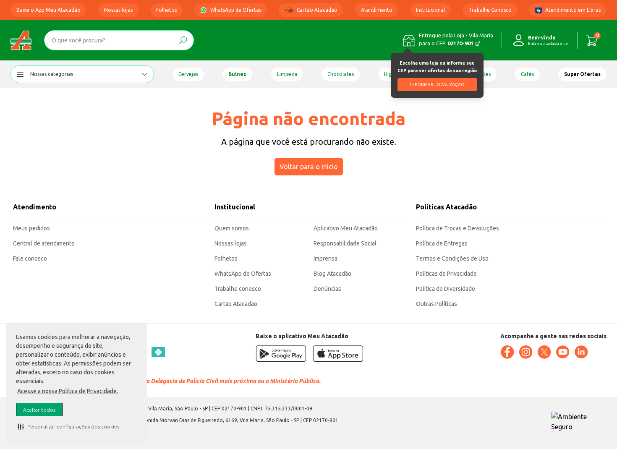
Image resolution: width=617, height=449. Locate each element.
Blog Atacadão (332, 273)
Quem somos (231, 228)
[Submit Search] (183, 40)
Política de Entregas (442, 243)
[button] (68, 426)
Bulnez (237, 74)
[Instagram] (525, 352)
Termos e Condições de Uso (452, 258)
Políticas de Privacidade (446, 273)
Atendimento (376, 10)
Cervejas (188, 74)
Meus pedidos (31, 228)
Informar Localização (437, 84)
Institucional (430, 10)
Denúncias (327, 288)
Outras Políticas (436, 303)
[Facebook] (507, 352)
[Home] (20, 40)
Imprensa (325, 258)
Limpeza (287, 74)
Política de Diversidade (445, 288)
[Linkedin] (581, 352)
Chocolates (340, 74)
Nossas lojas (118, 10)
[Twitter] (544, 352)
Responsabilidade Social (345, 243)
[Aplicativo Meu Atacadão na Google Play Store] (281, 353)
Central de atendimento (44, 243)
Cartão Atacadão (317, 10)
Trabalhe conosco (237, 288)
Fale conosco (30, 258)
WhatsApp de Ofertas (235, 10)
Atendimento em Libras (573, 10)
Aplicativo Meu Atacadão (346, 228)
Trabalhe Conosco (490, 10)
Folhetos (166, 10)
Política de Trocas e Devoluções (457, 228)
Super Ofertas (582, 74)
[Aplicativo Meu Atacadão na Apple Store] (338, 353)
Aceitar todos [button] (39, 409)
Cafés (527, 74)
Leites (484, 74)
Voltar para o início (309, 166)
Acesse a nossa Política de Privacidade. (67, 391)
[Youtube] (562, 352)
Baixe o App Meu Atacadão (48, 10)
